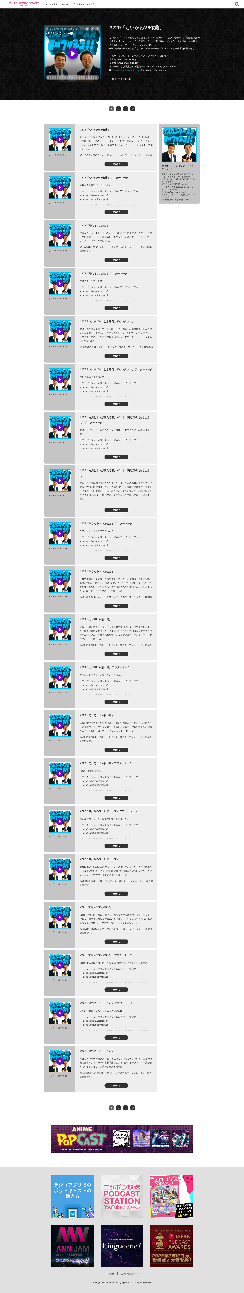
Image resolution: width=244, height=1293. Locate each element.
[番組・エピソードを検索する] (236, 4)
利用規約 (110, 1273)
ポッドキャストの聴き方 (83, 4)
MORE (116, 164)
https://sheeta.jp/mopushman (177, 199)
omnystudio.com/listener (127, 70)
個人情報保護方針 (129, 1273)
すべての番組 (51, 4)
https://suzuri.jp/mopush (175, 192)
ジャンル (65, 4)
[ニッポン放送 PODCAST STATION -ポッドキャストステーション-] (24, 4)
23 (132, 108)
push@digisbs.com (184, 187)
